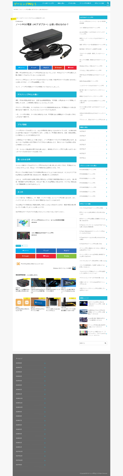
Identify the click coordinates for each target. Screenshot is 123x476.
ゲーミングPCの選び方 (85, 3)
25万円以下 (83, 144)
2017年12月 (19, 451)
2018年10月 (19, 407)
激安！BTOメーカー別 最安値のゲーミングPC (93, 44)
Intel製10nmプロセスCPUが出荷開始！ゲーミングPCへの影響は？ (96, 312)
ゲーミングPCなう (25, 3)
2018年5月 (19, 429)
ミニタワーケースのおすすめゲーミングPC (92, 85)
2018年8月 (19, 416)
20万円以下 (83, 140)
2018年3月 (19, 438)
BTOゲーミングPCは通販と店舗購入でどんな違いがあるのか (92, 219)
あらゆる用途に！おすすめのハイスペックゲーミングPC (92, 33)
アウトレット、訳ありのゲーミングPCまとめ (92, 119)
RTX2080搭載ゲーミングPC (87, 174)
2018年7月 (19, 420)
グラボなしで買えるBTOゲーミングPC (90, 70)
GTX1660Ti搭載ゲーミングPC (88, 187)
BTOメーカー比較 (99, 3)
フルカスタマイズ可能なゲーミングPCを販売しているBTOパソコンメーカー (92, 272)
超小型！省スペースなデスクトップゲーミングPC (92, 91)
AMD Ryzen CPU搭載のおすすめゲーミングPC (92, 75)
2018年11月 (19, 403)
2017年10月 (19, 460)
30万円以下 (83, 149)
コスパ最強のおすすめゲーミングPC (90, 27)
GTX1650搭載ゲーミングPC (87, 196)
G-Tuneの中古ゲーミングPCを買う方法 (91, 243)
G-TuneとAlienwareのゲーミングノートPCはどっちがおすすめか (92, 232)
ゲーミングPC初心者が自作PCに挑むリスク (96, 326)
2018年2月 (19, 442)
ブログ (18, 245)
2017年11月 (19, 456)
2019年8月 (19, 363)
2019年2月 (19, 389)
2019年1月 (19, 394)
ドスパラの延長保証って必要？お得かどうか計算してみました (92, 266)
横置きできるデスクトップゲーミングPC (91, 96)
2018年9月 (19, 411)
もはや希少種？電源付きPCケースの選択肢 (96, 319)
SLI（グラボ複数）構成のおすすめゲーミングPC (92, 60)
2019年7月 (19, 367)
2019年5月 (19, 376)
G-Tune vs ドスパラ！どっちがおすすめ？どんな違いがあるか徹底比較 (93, 225)
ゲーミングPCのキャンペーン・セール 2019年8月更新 (93, 22)
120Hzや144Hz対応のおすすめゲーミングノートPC (93, 114)
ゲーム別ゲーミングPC (48, 3)
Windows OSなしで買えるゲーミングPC (91, 66)
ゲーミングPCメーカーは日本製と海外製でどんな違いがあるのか (92, 255)
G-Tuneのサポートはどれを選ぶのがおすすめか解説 (92, 238)
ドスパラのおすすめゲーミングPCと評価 (91, 208)
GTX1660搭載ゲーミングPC (87, 191)
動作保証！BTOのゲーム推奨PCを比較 (90, 49)
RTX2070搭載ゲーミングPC (87, 178)
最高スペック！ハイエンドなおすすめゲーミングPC (92, 39)
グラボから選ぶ (72, 3)
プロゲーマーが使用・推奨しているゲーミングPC (92, 54)
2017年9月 (19, 464)
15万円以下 (83, 135)
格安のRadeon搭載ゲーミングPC (89, 81)
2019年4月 (19, 380)
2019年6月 (19, 372)
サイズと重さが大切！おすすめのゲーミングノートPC (92, 108)
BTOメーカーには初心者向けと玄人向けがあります (92, 213)
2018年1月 (19, 447)
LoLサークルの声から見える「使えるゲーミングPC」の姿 (96, 303)
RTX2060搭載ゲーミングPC (87, 183)
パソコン (25, 245)
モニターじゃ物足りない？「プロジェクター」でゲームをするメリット (97, 333)
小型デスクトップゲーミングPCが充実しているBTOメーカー (92, 289)
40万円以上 (83, 158)
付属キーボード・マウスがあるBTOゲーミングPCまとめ (92, 283)
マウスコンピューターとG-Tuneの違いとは (92, 277)
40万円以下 (83, 153)
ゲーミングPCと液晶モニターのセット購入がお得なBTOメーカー (92, 249)
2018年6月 (19, 425)
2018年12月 (19, 398)
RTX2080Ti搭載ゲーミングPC (88, 169)
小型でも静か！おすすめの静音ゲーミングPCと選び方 (92, 101)
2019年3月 (19, 385)
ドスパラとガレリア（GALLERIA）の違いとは (93, 260)
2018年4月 (19, 433)
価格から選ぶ (61, 3)
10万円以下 (83, 131)
